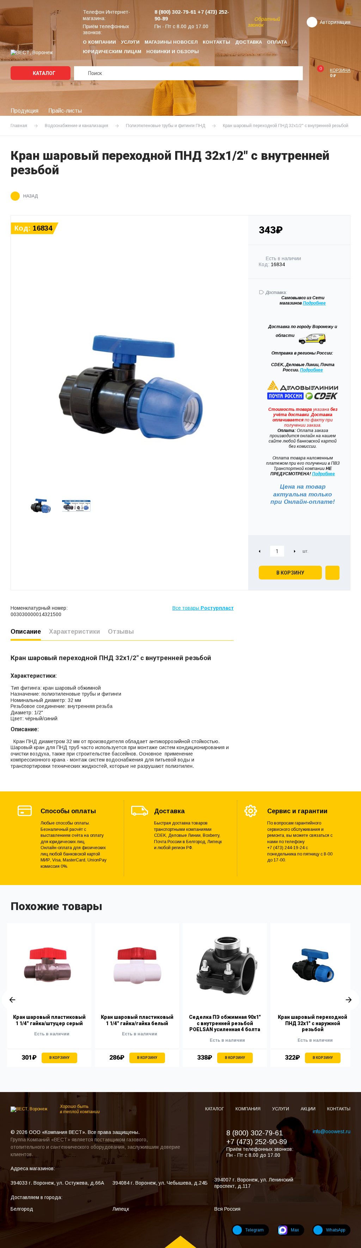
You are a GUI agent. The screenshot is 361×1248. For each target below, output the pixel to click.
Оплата (277, 42)
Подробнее (311, 370)
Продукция (24, 111)
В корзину (290, 573)
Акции (309, 1108)
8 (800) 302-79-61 (254, 1133)
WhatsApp (335, 1230)
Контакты (216, 42)
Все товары (203, 608)
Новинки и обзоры (172, 51)
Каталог (43, 73)
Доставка (248, 42)
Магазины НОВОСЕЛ (171, 42)
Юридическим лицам (112, 51)
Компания (248, 1108)
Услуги (130, 42)
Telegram (254, 1230)
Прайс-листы (65, 111)
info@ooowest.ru (331, 1131)
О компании (99, 42)
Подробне (313, 303)
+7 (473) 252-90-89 (256, 1142)
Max (295, 1230)
